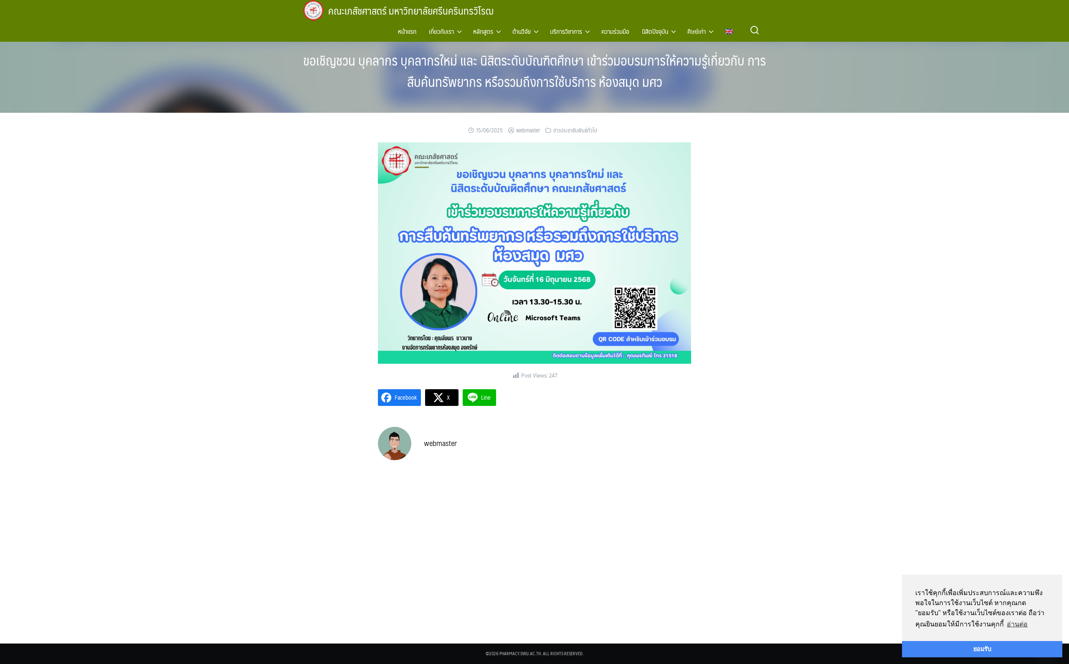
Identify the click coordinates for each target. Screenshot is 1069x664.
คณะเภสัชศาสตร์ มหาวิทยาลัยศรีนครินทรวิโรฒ (411, 10)
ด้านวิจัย (521, 31)
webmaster (528, 130)
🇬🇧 (729, 31)
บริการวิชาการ (566, 31)
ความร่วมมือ (615, 31)
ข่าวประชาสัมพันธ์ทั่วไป (575, 130)
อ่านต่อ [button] (1017, 624)
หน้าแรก (407, 31)
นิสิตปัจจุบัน (655, 31)
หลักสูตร (483, 31)
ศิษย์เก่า (696, 31)
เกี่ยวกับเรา (441, 31)
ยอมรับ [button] (982, 649)
